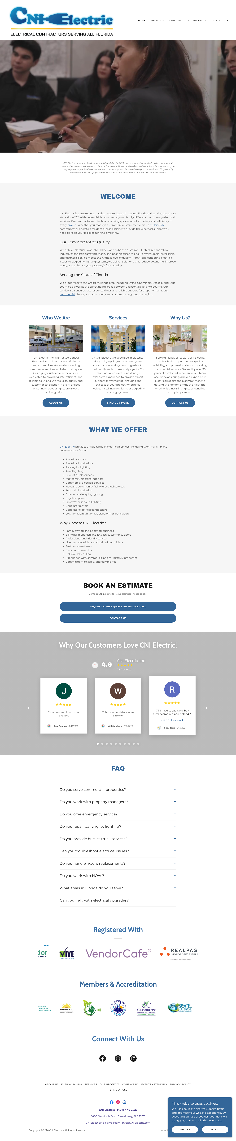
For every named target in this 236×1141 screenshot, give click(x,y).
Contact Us (180, 402)
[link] (61, 19)
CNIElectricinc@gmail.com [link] (103, 1122)
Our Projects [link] (197, 20)
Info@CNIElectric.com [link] (136, 1122)
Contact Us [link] (220, 20)
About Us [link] (157, 20)
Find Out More (118, 402)
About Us (56, 402)
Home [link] (141, 20)
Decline (185, 1129)
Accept (215, 1129)
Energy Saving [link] (71, 1084)
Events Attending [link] (154, 1084)
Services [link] (175, 20)
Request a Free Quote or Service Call (118, 606)
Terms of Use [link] (118, 1089)
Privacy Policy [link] (180, 1084)
